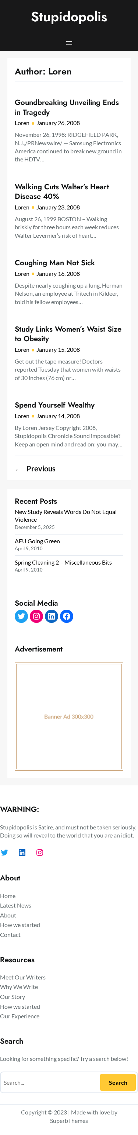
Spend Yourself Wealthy (55, 405)
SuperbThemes (69, 1120)
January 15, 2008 (58, 349)
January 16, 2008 (58, 273)
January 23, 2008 (58, 207)
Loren (22, 122)
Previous (35, 469)
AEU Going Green (37, 540)
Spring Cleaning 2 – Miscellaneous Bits (63, 562)
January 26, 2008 (58, 122)
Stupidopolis (69, 16)
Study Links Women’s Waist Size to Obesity (68, 334)
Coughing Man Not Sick (55, 262)
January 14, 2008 (58, 415)
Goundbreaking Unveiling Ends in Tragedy (67, 107)
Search (118, 1082)
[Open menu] (69, 43)
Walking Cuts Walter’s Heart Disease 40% (62, 191)
